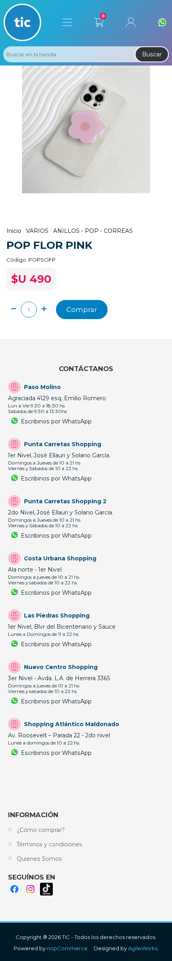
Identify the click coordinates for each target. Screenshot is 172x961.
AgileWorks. (143, 948)
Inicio (13, 231)
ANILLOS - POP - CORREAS (93, 231)
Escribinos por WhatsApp (56, 421)
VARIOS (37, 231)
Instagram (30, 889)
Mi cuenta (130, 22)
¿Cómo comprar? (41, 830)
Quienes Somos (39, 859)
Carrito (98, 21)
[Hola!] (162, 22)
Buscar (152, 54)
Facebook (14, 889)
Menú (67, 22)
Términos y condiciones (49, 844)
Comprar (81, 310)
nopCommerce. (68, 948)
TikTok (46, 889)
